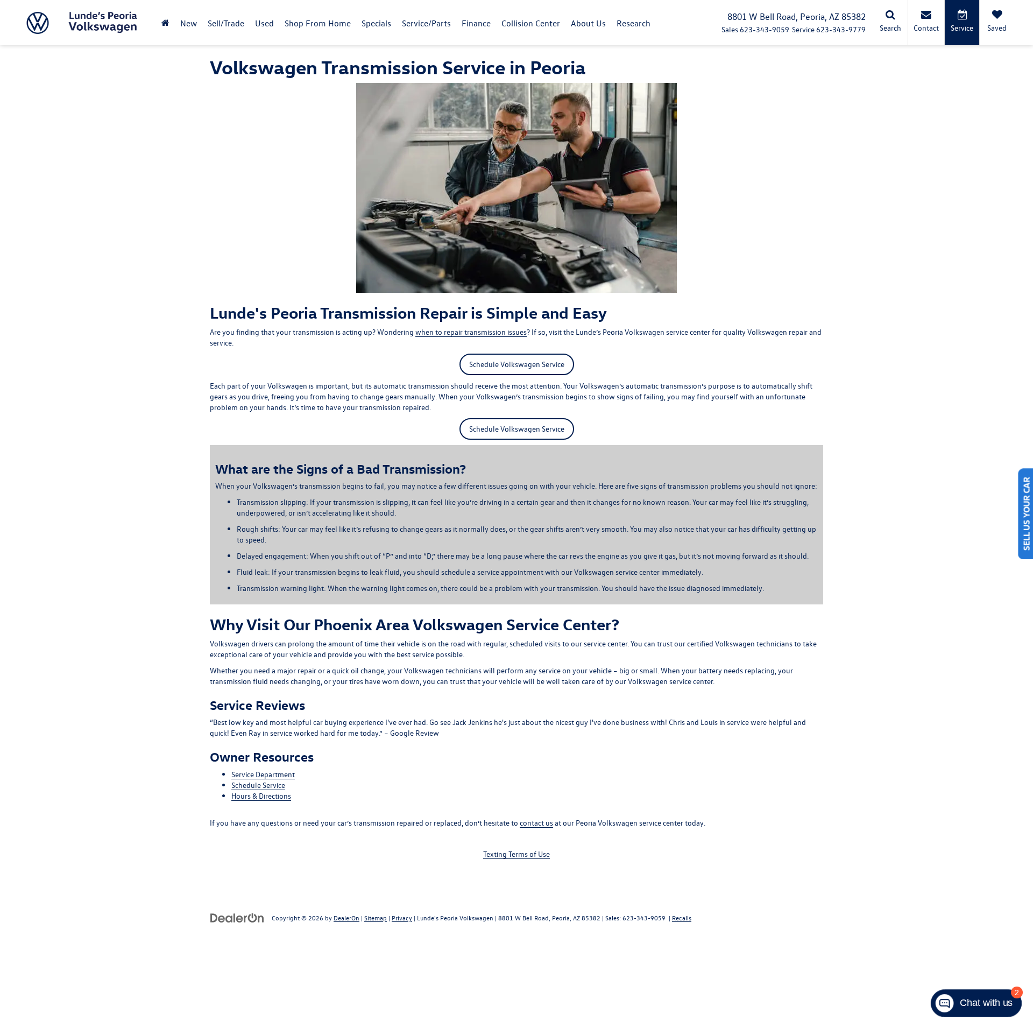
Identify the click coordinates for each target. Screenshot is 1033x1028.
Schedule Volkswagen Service (516, 364)
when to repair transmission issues (471, 332)
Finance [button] (476, 23)
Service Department (263, 774)
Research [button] (633, 23)
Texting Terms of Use (516, 854)
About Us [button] (588, 23)
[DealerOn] (237, 917)
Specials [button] (376, 23)
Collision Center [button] (530, 23)
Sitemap (375, 917)
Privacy (402, 917)
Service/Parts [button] (426, 23)
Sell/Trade (226, 23)
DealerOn (346, 917)
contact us (536, 823)
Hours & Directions (261, 796)
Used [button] (264, 23)
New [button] (188, 23)
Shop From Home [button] (318, 23)
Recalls (681, 917)
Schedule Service (258, 785)
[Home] (165, 23)
